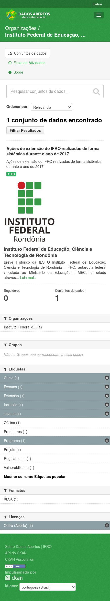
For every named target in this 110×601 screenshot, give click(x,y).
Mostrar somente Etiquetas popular (34, 476)
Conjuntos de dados (30, 53)
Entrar (97, 4)
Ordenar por (16, 106)
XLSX (11, 174)
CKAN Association (19, 559)
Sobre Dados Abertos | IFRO (28, 546)
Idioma (11, 585)
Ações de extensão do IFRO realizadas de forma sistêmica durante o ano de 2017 (53, 151)
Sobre (18, 72)
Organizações (21, 28)
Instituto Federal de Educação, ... (45, 34)
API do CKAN (16, 552)
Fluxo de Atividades (29, 62)
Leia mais (28, 277)
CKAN (14, 577)
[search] (96, 91)
